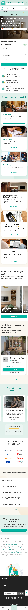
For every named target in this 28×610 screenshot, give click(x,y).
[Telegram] (18, 598)
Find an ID (14, 316)
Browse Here (14, 147)
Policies (3, 582)
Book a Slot (14, 172)
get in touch (18, 551)
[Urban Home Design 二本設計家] (13, 359)
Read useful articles (13, 547)
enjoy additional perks (16, 552)
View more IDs (14, 379)
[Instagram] (9, 598)
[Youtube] (15, 598)
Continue (14, 64)
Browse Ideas (14, 206)
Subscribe (21, 593)
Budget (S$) (4, 59)
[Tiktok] (21, 598)
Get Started (14, 122)
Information (4, 578)
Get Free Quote (13, 370)
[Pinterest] (12, 598)
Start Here (14, 261)
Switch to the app (15, 4)
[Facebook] (6, 598)
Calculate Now (14, 234)
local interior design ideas (11, 544)
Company (3, 585)
